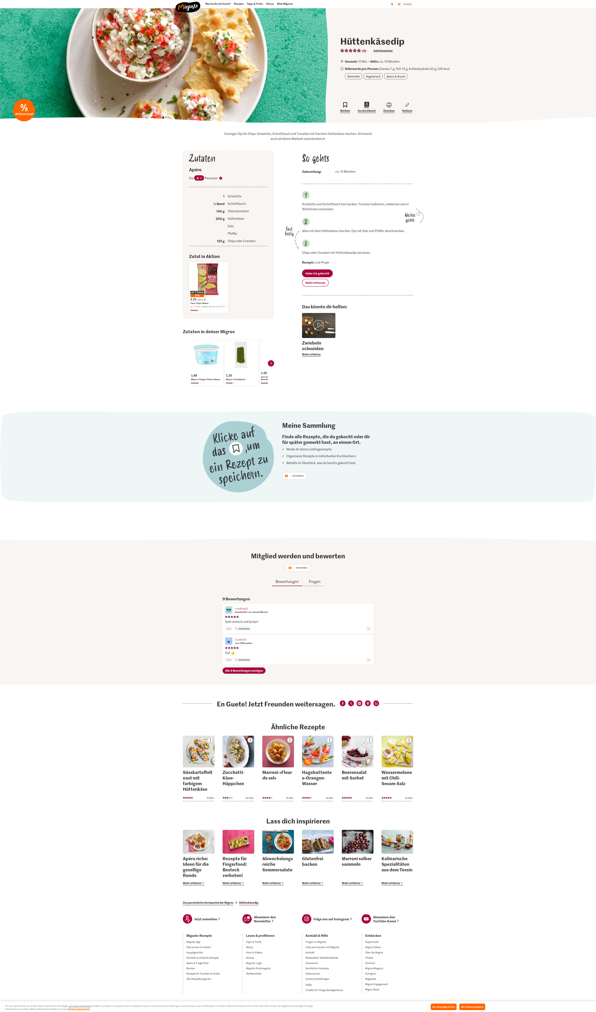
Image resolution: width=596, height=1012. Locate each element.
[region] (298, 1006)
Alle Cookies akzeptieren (472, 1006)
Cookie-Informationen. (79, 1008)
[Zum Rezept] (198, 768)
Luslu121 (240, 639)
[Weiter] (271, 363)
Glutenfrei (353, 76)
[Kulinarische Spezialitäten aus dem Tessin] (397, 857)
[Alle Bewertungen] (350, 51)
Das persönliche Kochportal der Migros (208, 902)
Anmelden (407, 4)
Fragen (315, 581)
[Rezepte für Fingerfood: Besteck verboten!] (238, 857)
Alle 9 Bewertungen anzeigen (244, 670)
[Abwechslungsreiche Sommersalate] (278, 857)
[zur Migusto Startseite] (188, 5)
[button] (229, 610)
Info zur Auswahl (220, 178)
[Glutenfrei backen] (318, 857)
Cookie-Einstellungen (317, 978)
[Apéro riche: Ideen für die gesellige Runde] (198, 857)
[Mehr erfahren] (318, 348)
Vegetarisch (373, 76)
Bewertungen (287, 581)
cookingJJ (241, 608)
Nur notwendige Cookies (443, 1006)
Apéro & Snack (395, 76)
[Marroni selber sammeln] (357, 857)
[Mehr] (368, 628)
